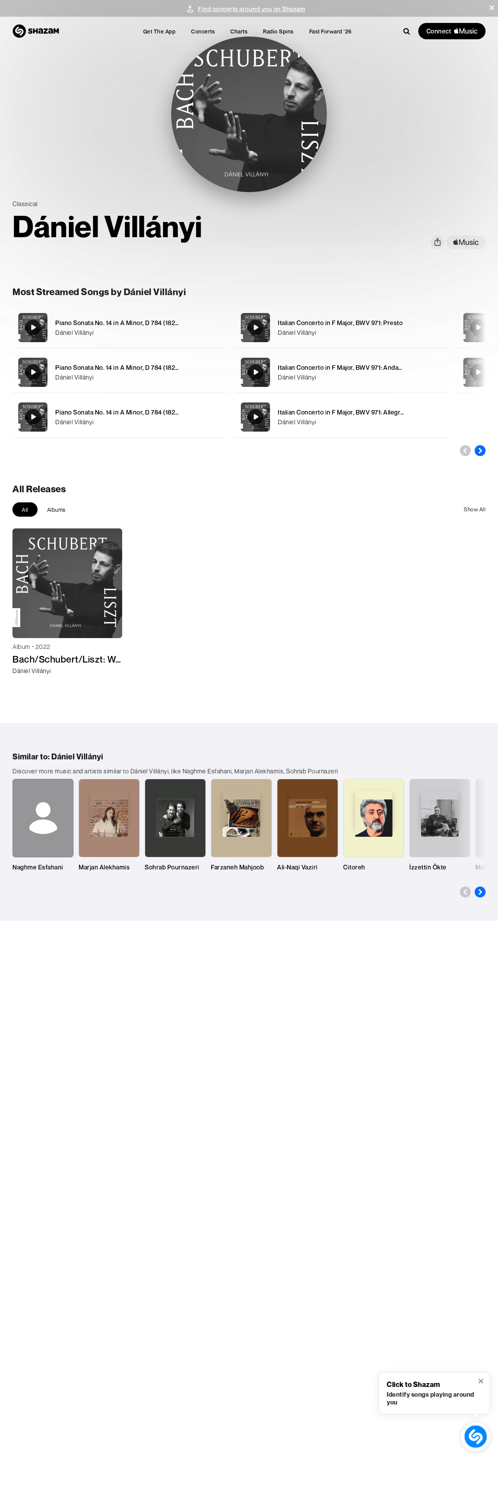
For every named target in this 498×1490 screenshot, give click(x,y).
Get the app (159, 31)
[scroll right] (480, 450)
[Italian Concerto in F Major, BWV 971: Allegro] (341, 417)
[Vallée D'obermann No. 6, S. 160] (478, 372)
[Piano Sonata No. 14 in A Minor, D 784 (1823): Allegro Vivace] (118, 327)
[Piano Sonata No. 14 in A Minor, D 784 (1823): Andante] (118, 372)
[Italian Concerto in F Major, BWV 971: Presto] (341, 327)
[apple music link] (466, 242)
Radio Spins (278, 31)
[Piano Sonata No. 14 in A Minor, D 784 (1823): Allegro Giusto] (118, 417)
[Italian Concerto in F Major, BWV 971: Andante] (341, 372)
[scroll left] (465, 450)
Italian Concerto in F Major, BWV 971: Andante (343, 367)
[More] (214, 327)
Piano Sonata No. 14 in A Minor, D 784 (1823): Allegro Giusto (140, 412)
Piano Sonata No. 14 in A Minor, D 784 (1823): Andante (132, 367)
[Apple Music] (26, 684)
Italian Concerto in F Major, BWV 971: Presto (340, 323)
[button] (491, 8)
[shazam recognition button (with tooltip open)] (475, 1436)
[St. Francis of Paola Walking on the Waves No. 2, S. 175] (478, 327)
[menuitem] (159, 31)
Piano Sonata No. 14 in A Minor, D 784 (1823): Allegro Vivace (140, 323)
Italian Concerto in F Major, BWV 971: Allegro (341, 412)
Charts (238, 31)
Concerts (203, 31)
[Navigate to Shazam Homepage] (35, 31)
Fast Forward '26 (330, 31)
